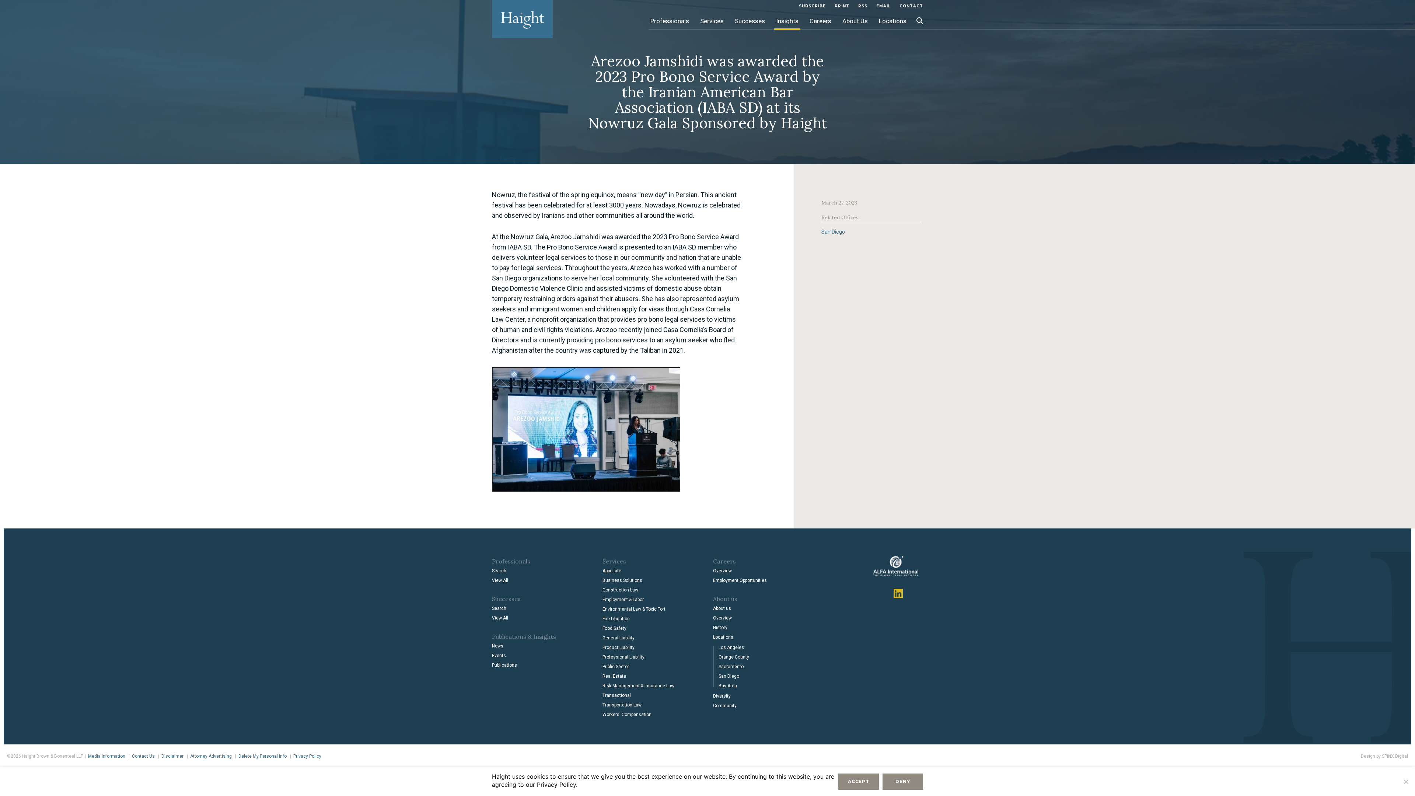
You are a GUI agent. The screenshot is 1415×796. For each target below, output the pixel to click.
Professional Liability (623, 657)
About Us (855, 21)
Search (499, 570)
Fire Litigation (616, 618)
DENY (902, 781)
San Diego (833, 232)
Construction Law (620, 590)
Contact (911, 6)
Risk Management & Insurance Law (638, 685)
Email (883, 6)
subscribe (812, 6)
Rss (862, 6)
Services (712, 21)
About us (722, 608)
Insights (787, 21)
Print (842, 6)
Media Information (106, 756)
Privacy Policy (307, 756)
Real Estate (614, 676)
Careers (820, 21)
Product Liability (618, 647)
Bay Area (728, 685)
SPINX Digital (1395, 756)
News (497, 646)
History (720, 627)
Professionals (669, 21)
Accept (858, 781)
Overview (722, 570)
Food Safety (614, 628)
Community (725, 705)
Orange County (734, 657)
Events (499, 655)
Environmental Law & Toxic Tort (633, 609)
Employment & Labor (623, 599)
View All (500, 580)
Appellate (611, 570)
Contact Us (143, 756)
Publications (504, 665)
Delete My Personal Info (262, 756)
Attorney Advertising (211, 756)
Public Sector (615, 666)
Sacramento (731, 666)
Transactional (616, 695)
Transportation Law (622, 705)
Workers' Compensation (626, 714)
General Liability (618, 637)
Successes (750, 21)
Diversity (722, 696)
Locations (892, 21)
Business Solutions (622, 580)
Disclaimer (172, 756)
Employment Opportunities (740, 580)
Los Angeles (731, 647)
